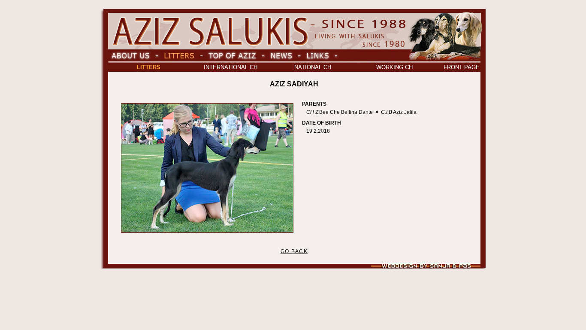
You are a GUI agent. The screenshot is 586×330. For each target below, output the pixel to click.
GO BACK (294, 251)
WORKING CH (394, 67)
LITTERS (148, 67)
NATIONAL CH (312, 67)
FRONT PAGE (462, 67)
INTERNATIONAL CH (230, 67)
